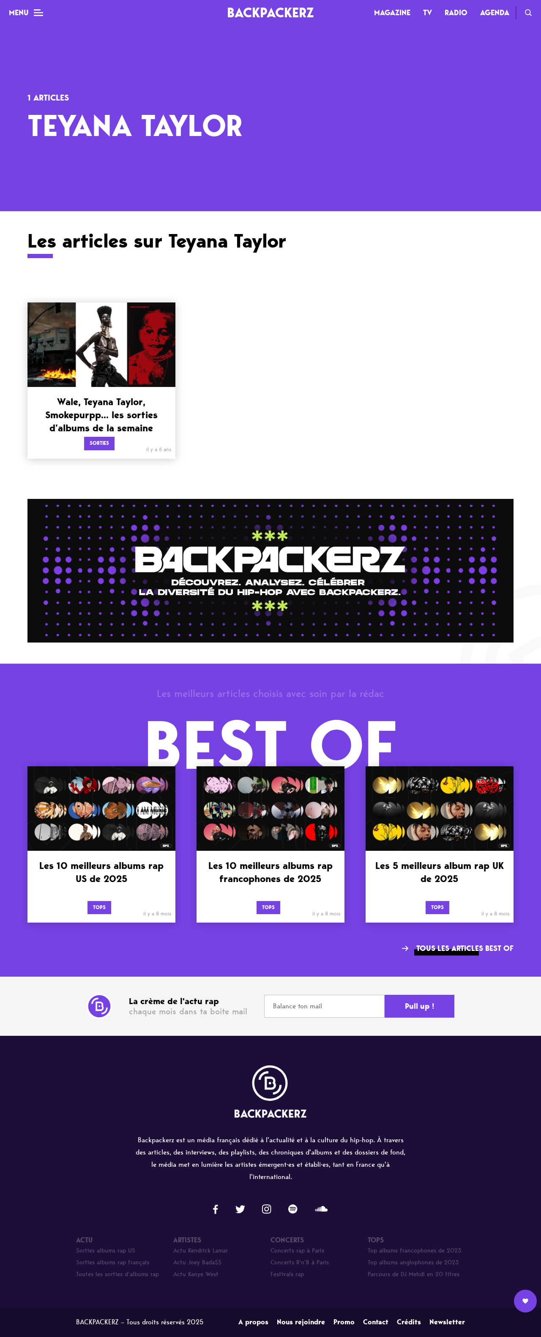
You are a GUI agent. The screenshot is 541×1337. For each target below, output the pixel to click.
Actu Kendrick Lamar (200, 1251)
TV (427, 13)
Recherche (528, 12)
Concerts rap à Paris (297, 1251)
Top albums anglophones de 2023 (413, 1262)
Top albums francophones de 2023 (415, 1251)
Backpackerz (270, 12)
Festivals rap (287, 1274)
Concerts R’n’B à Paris (299, 1262)
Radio (456, 13)
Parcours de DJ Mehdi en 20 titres (413, 1274)
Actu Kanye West (196, 1274)
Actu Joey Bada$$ (197, 1262)
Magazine (392, 13)
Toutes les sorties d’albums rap (117, 1274)
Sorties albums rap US (105, 1251)
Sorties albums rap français (112, 1262)
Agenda (494, 13)
